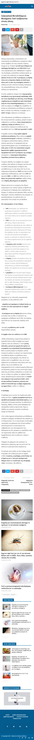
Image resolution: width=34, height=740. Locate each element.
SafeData (23, 736)
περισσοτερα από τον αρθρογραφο (20, 490)
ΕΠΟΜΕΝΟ (13, 594)
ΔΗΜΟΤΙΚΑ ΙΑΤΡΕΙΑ (8, 717)
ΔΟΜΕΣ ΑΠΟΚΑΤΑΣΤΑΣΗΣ (19, 715)
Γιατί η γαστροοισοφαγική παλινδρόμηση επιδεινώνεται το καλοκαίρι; (21, 622)
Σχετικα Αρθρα (5, 490)
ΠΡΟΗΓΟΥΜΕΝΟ (6, 594)
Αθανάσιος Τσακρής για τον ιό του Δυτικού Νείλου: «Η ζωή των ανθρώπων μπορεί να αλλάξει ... (21, 631)
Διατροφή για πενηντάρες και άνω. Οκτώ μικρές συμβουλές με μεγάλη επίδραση (21, 650)
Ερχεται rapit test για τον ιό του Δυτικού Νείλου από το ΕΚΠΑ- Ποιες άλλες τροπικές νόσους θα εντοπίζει (16, 555)
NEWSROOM (4, 24)
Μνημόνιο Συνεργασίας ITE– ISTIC (27, 482)
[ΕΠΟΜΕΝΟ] (7, 637)
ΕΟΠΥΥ (7, 715)
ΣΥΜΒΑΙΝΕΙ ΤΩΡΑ (7, 11)
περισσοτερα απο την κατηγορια (10, 492)
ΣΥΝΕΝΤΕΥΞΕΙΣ (17, 718)
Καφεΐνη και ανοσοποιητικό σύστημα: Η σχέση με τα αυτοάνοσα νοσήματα (20, 606)
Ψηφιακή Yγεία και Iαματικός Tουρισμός (7, 482)
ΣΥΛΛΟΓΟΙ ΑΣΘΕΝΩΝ (22, 717)
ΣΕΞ (2, 11)
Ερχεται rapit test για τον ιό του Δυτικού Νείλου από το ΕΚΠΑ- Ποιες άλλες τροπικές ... (21, 614)
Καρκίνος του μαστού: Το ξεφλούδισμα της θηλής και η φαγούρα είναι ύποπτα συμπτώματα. (20, 659)
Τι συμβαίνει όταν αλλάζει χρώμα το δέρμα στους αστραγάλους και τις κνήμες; (21, 667)
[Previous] (4, 637)
